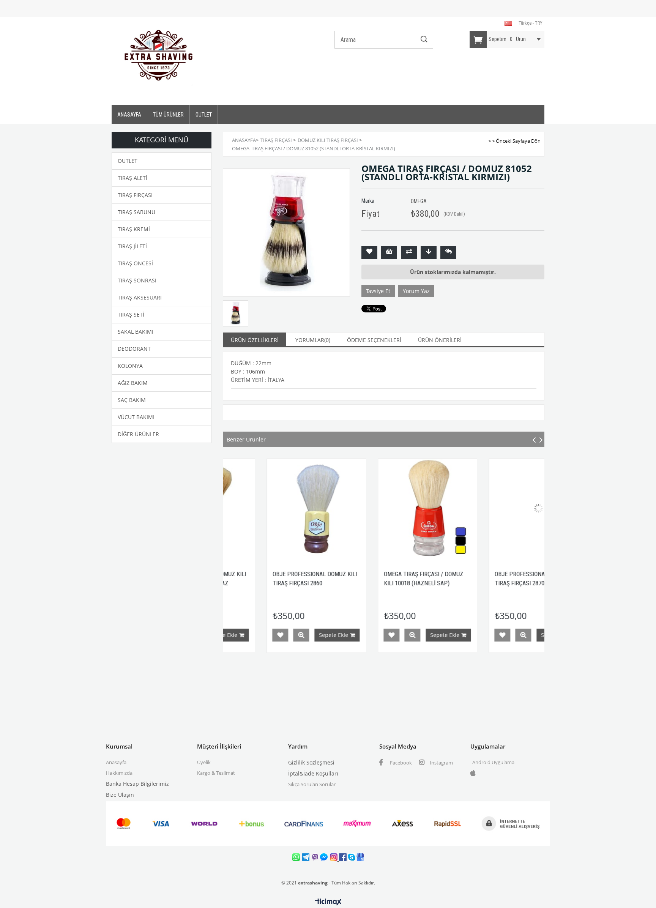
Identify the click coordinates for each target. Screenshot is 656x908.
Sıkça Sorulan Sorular (312, 784)
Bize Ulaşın (120, 794)
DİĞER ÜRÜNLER (138, 434)
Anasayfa (116, 762)
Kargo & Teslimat (216, 772)
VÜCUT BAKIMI (136, 417)
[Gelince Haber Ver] (448, 252)
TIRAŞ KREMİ (134, 229)
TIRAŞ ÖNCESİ (135, 263)
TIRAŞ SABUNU (136, 212)
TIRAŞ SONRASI (137, 280)
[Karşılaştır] (409, 252)
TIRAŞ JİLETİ (132, 246)
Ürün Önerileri (440, 340)
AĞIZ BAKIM (133, 382)
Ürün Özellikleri (255, 340)
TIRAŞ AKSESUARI (140, 297)
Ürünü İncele (263, 635)
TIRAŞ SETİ (131, 314)
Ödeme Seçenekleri (374, 340)
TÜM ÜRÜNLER (168, 115)
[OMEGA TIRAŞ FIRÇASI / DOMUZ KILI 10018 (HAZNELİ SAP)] (389, 508)
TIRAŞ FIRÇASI (135, 195)
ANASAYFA (129, 115)
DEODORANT (134, 348)
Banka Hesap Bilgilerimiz (137, 783)
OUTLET (204, 115)
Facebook (400, 762)
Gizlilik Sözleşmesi (311, 762)
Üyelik (204, 762)
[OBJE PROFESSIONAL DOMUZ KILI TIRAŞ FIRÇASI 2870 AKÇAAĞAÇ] (500, 508)
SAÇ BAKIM (132, 400)
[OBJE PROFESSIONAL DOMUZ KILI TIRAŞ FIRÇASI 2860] (278, 508)
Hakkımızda (119, 772)
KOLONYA (130, 365)
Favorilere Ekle (242, 635)
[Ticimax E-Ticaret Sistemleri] (328, 902)
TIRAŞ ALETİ (132, 177)
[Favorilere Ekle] (369, 252)
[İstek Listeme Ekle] (389, 252)
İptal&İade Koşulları (313, 773)
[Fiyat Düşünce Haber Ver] (429, 252)
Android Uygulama (493, 762)
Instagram (441, 762)
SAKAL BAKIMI (135, 331)
